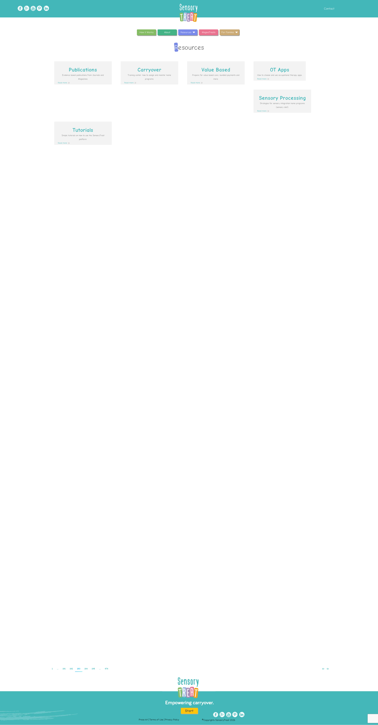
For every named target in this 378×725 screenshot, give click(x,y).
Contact (329, 8)
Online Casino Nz (189, 307)
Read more (62, 83)
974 (106, 669)
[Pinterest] (39, 8)
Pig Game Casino (189, 194)
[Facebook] (19, 8)
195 (93, 669)
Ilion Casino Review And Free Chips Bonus (189, 476)
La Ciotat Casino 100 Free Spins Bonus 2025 (189, 250)
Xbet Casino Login (189, 532)
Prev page (323, 669)
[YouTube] (32, 8)
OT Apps (279, 70)
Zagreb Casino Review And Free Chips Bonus (189, 419)
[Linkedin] (45, 8)
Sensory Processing (282, 98)
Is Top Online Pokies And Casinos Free (189, 363)
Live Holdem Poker (189, 641)
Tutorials (83, 130)
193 (78, 669)
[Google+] (26, 8)
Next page (327, 669)
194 (86, 669)
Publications (83, 70)
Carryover (149, 70)
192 (71, 669)
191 (64, 669)
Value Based (216, 70)
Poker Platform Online (176, 588)
